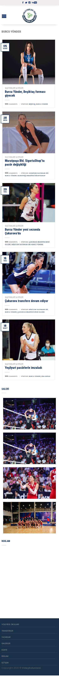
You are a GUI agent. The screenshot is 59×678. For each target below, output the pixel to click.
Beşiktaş (32, 104)
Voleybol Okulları (10, 624)
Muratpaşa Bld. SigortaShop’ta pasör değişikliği (25, 162)
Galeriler (6, 643)
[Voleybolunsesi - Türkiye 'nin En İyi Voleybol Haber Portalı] (29, 15)
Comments (11, 104)
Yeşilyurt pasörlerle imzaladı (23, 368)
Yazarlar (6, 637)
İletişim (5, 662)
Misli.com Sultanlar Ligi (21, 244)
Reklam (5, 656)
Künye (4, 650)
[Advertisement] (29, 578)
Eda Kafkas (45, 376)
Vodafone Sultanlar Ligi (38, 173)
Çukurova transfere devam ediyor (26, 301)
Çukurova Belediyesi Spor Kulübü (31, 312)
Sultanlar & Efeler (14, 88)
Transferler (7, 631)
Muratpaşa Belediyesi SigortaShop (31, 176)
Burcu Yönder (42, 104)
